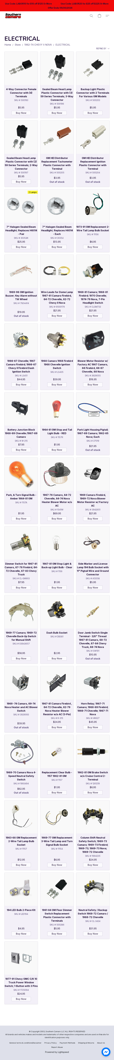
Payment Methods (67, 1043)
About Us (101, 1043)
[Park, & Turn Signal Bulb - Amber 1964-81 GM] (21, 474)
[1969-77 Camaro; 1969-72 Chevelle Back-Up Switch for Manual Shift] (21, 611)
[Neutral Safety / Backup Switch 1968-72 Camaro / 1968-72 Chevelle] (92, 889)
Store (18, 44)
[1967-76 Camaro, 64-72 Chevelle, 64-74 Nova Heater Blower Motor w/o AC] (56, 474)
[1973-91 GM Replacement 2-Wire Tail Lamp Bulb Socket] (92, 206)
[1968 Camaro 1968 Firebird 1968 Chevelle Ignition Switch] (56, 340)
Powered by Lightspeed (57, 1052)
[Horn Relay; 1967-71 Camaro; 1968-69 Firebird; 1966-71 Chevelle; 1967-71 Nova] (92, 682)
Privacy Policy (50, 1043)
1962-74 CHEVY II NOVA (38, 44)
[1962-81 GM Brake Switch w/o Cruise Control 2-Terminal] (92, 751)
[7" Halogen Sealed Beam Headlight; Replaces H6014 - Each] (56, 206)
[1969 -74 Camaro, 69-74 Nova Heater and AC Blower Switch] (21, 682)
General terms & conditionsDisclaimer (25, 1043)
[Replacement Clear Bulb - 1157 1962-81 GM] (56, 751)
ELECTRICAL (63, 44)
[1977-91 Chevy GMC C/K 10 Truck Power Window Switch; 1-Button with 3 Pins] (21, 958)
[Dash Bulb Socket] (56, 611)
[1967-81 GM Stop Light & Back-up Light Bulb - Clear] (56, 543)
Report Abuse (57, 1047)
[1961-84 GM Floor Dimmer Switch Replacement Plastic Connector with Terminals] (56, 889)
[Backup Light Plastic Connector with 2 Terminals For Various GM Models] (92, 68)
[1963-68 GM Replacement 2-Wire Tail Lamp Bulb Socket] (21, 816)
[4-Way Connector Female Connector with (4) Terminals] (21, 68)
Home (7, 44)
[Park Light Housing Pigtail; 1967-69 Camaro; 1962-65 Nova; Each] (92, 409)
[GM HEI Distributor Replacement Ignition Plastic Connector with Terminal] (92, 137)
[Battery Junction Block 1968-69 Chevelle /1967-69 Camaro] (21, 409)
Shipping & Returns (86, 1043)
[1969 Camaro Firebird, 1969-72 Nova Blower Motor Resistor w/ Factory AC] (92, 474)
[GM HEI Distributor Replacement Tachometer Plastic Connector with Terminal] (56, 137)
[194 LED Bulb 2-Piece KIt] (21, 889)
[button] (14, 16)
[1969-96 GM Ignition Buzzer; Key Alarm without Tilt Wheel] (21, 271)
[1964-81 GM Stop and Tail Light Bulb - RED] (56, 409)
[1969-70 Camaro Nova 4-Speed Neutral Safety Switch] (21, 751)
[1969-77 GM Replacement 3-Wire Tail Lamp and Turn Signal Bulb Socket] (56, 816)
